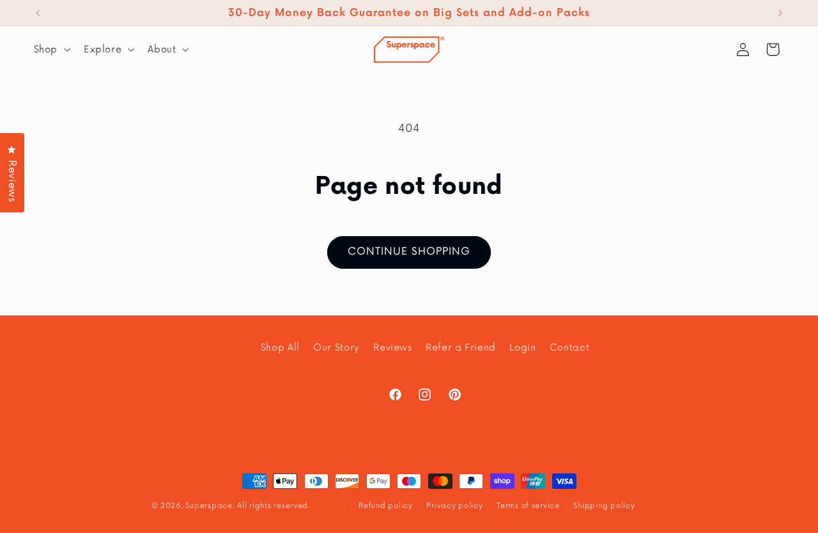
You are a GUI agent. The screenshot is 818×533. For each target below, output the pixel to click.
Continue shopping (409, 252)
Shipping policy (604, 505)
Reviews (392, 347)
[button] (50, 49)
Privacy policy (454, 505)
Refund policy (386, 505)
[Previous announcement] (38, 13)
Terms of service (528, 505)
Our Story (336, 347)
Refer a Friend (461, 347)
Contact (569, 347)
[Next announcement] (780, 13)
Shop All (280, 347)
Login (522, 347)
